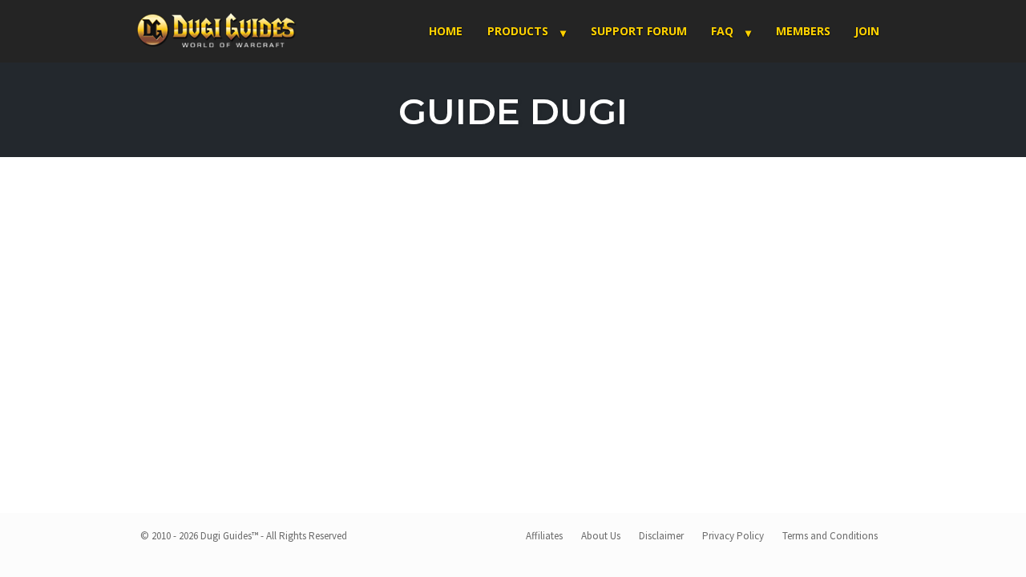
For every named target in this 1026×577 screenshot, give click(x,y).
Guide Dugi (513, 111)
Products (517, 30)
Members (803, 30)
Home (446, 30)
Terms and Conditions (830, 536)
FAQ (722, 30)
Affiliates (544, 536)
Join (866, 30)
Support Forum (639, 30)
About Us (600, 536)
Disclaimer (661, 536)
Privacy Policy (733, 536)
